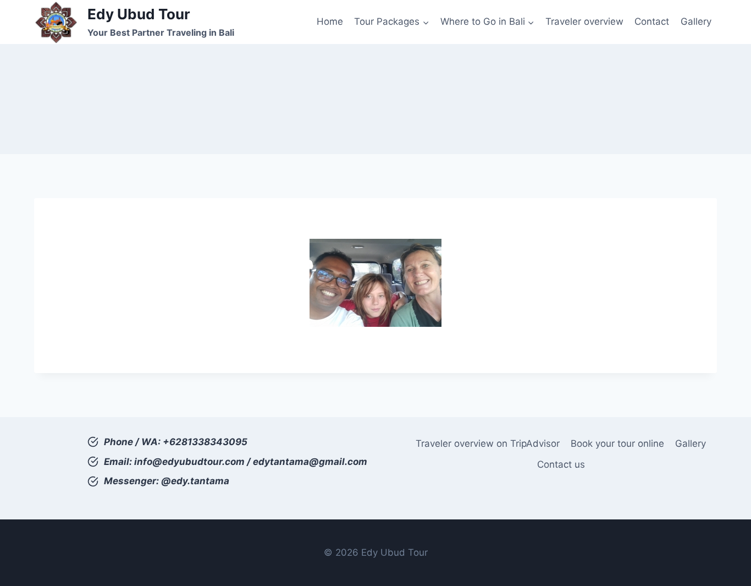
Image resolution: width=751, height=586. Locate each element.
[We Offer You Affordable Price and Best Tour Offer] (375, 283)
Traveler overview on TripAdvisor (488, 443)
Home (330, 21)
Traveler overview (584, 21)
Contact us (561, 464)
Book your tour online (617, 443)
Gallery (696, 21)
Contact (651, 21)
